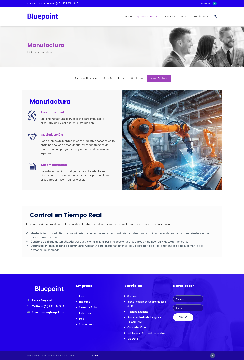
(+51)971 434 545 (67, 3)
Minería (107, 78)
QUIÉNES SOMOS (146, 16)
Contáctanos (87, 324)
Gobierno (137, 78)
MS (96, 355)
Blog (81, 318)
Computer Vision (137, 327)
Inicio (30, 52)
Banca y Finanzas (85, 78)
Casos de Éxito (88, 307)
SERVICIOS (168, 16)
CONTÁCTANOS (201, 16)
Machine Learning (137, 311)
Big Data (132, 338)
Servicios (132, 296)
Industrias (85, 313)
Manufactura (159, 78)
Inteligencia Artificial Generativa (146, 333)
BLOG (184, 16)
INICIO (128, 16)
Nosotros (84, 301)
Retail (121, 78)
